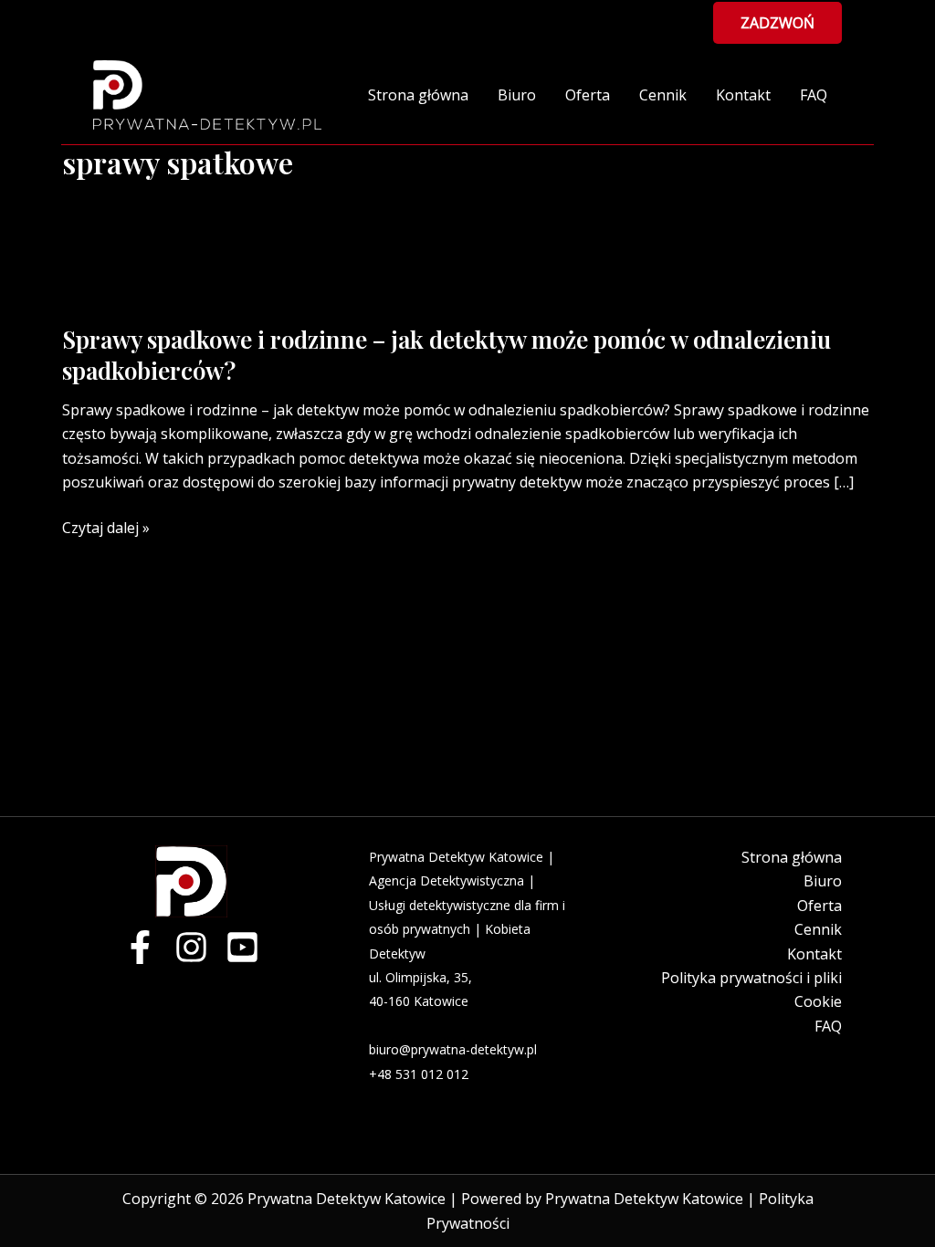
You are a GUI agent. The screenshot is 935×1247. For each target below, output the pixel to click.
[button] (777, 23)
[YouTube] (242, 947)
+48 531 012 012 (418, 1074)
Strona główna (418, 95)
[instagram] (191, 947)
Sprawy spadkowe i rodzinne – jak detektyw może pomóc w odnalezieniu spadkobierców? (446, 354)
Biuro (517, 95)
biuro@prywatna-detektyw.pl (453, 1049)
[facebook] (140, 947)
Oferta (587, 95)
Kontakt (743, 95)
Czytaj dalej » (106, 528)
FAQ (813, 95)
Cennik (663, 95)
